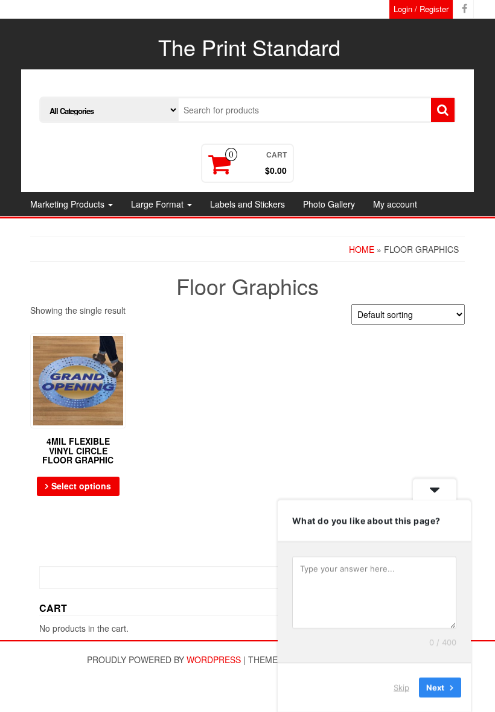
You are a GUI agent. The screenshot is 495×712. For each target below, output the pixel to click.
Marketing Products (68, 204)
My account (395, 204)
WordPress (214, 659)
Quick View (120, 351)
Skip (401, 687)
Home (361, 249)
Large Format (158, 204)
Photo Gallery (329, 204)
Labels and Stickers (247, 204)
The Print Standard (249, 46)
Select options (81, 486)
